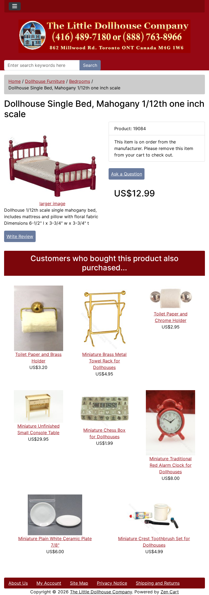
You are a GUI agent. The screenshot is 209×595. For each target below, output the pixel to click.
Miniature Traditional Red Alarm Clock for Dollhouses (170, 465)
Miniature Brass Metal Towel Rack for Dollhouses (104, 361)
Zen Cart (170, 591)
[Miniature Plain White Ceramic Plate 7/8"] (55, 514)
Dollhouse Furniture (45, 81)
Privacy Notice (112, 583)
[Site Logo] (104, 36)
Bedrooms (79, 81)
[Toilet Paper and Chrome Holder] (170, 297)
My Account (48, 583)
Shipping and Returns (158, 583)
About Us (18, 583)
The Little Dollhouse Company (101, 591)
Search (90, 65)
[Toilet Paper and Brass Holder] (38, 318)
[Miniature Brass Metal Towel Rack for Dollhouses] (104, 318)
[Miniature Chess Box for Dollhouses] (104, 408)
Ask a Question (126, 174)
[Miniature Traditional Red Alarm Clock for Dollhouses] (170, 422)
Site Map (79, 583)
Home (14, 81)
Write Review (20, 236)
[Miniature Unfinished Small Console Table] (38, 406)
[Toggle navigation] (15, 6)
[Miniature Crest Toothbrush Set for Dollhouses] (154, 514)
